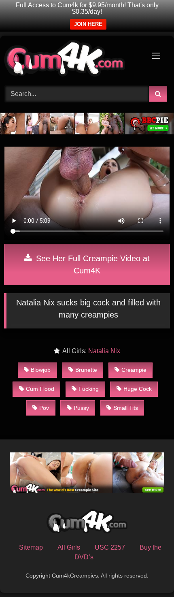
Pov (44, 408)
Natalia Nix (104, 351)
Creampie (133, 370)
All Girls (68, 547)
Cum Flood (40, 389)
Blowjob (41, 370)
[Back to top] (149, 573)
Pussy (81, 408)
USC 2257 (110, 547)
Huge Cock (137, 389)
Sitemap (31, 547)
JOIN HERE (88, 24)
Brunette (86, 370)
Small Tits (125, 408)
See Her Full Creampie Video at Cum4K (92, 264)
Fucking (89, 389)
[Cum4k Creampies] (71, 59)
